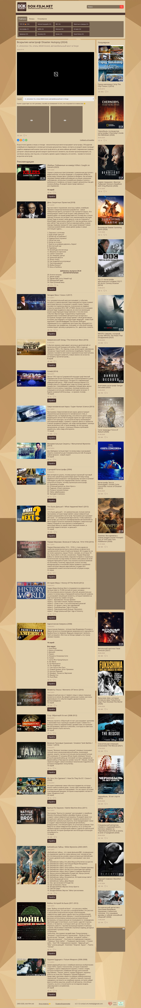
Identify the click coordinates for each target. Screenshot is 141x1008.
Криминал (24, 34)
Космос (59, 34)
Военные (59, 29)
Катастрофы (24, 29)
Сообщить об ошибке (87, 140)
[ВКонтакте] (18, 140)
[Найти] (122, 7)
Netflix (41, 29)
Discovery (41, 34)
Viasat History (79, 34)
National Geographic (44, 24)
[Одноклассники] (21, 140)
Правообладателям (62, 1004)
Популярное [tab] (42, 19)
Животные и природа (81, 24)
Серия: (19, 99)
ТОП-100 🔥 (24, 24)
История (77, 29)
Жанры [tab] (31, 19)
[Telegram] (23, 140)
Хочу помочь (44, 1004)
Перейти (51, 196)
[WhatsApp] (26, 140)
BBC (58, 24)
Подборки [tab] (22, 19)
